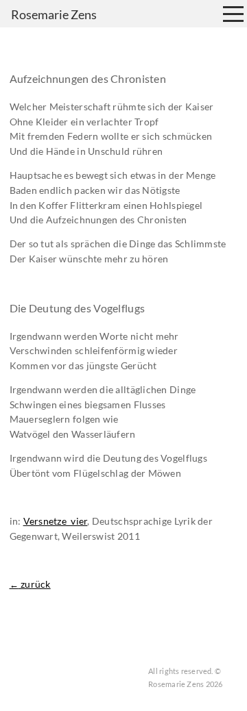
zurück (30, 584)
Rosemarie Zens (54, 14)
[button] (233, 14)
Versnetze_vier (55, 521)
